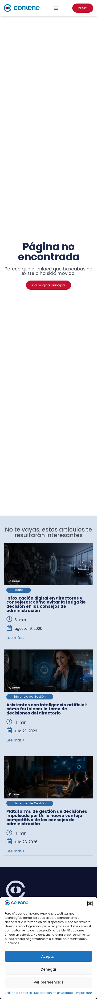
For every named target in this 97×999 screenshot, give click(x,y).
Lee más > (15, 637)
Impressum (84, 993)
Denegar (49, 969)
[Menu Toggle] (56, 8)
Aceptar (48, 956)
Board (18, 590)
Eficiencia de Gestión (30, 697)
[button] (90, 903)
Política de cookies (18, 993)
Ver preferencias (49, 982)
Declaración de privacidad (53, 993)
